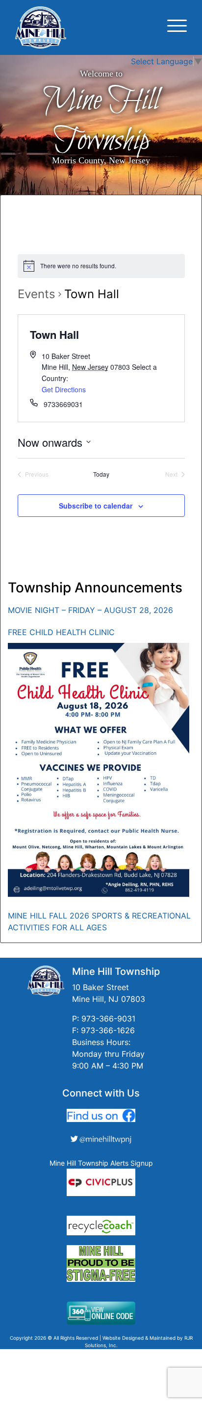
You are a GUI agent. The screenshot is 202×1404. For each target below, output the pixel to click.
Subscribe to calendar (95, 506)
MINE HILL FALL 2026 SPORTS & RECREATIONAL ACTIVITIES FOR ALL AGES (99, 921)
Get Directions (64, 389)
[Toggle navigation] (177, 27)
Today (101, 474)
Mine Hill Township (101, 120)
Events (36, 294)
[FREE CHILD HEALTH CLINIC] (98, 770)
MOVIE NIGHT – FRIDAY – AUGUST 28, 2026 (90, 610)
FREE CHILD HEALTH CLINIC (61, 632)
